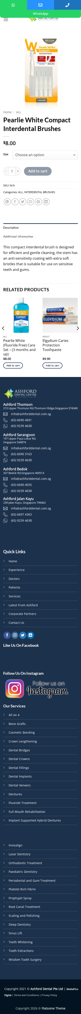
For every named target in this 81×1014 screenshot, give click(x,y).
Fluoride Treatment (23, 803)
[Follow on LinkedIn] (30, 635)
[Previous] (3, 337)
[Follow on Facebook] (7, 635)
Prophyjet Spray (20, 898)
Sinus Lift (15, 933)
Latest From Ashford (23, 605)
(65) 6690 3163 (21, 454)
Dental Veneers (20, 785)
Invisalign (15, 845)
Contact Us (16, 623)
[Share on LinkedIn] (46, 201)
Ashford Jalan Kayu (18, 498)
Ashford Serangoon (19, 434)
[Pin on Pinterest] (38, 201)
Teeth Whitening (21, 942)
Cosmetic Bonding (22, 732)
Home (7, 112)
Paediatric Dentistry (23, 872)
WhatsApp (40, 13)
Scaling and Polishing (24, 916)
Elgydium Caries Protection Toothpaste (55, 345)
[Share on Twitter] (22, 201)
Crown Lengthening (23, 741)
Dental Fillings (19, 768)
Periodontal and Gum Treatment (32, 880)
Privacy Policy (49, 995)
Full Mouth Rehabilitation (27, 812)
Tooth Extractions (21, 951)
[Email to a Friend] (30, 201)
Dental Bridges (19, 750)
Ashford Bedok (15, 469)
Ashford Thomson (18, 404)
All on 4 (14, 715)
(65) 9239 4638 (21, 426)
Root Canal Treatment (24, 907)
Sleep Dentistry (20, 924)
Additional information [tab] (18, 236)
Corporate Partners (22, 614)
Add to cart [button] (13, 365)
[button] (5, 19)
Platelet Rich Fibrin (22, 889)
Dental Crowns (19, 759)
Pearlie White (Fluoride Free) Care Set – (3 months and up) (19, 347)
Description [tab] (11, 227)
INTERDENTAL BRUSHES (39, 192)
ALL (18, 112)
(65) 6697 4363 (21, 514)
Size (5, 154)
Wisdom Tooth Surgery (25, 959)
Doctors (14, 579)
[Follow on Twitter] (22, 635)
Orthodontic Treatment (25, 863)
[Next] (77, 337)
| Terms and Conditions (25, 995)
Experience (17, 570)
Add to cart (38, 171)
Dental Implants (20, 776)
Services (15, 596)
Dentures (15, 794)
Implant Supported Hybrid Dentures (35, 820)
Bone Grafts (17, 724)
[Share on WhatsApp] (7, 201)
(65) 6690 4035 (21, 485)
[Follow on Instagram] (15, 635)
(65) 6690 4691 (21, 420)
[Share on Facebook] (15, 201)
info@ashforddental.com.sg (31, 414)
